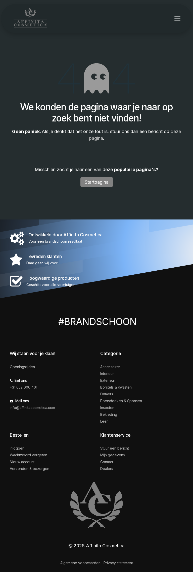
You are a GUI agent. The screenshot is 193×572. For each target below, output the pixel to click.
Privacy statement (118, 563)
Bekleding (108, 414)
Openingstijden (22, 367)
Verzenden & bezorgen (29, 468)
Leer (104, 421)
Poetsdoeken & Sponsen (121, 401)
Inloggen (17, 448)
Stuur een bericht (114, 448)
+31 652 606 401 (23, 387)
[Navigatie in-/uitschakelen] (177, 19)
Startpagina (97, 182)
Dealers (106, 468)
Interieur (107, 373)
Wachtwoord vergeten (28, 455)
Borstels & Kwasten (116, 387)
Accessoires (110, 367)
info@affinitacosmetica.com (32, 407)
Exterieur (107, 380)
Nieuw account (22, 462)
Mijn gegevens (112, 455)
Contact (106, 462)
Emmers (106, 394)
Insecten (107, 407)
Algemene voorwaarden (80, 563)
